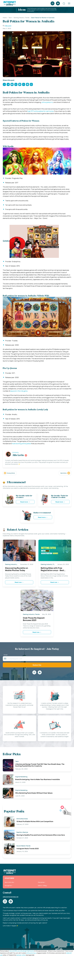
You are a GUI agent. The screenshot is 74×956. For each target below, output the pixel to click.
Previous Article (11, 473)
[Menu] (69, 3)
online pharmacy (31, 953)
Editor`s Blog (42, 885)
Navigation (8, 885)
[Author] (26, 455)
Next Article (64, 473)
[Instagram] (52, 3)
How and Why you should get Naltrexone (21, 951)
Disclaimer (41, 882)
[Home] (9, 3)
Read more (24, 502)
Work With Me (9, 882)
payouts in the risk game (18, 391)
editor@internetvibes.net (10, 897)
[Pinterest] (58, 3)
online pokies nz (47, 102)
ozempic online (20, 955)
